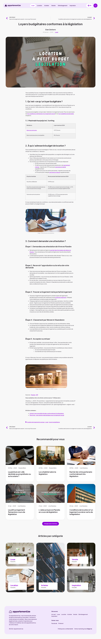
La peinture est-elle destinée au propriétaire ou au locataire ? (19, 474)
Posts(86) (74, 587)
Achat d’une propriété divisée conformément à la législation (47, 413)
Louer (33, 5)
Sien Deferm (50, 29)
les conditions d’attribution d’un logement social (41, 113)
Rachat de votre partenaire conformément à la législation (80, 474)
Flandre (33, 395)
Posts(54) (12, 587)
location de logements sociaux (36, 422)
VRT (37, 395)
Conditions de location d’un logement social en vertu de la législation (81, 512)
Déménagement (62, 5)
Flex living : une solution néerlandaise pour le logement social (47, 415)
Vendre (53, 5)
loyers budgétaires (54, 422)
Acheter (46, 5)
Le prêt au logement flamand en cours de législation (16, 512)
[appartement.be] (19, 612)
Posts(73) (12, 561)
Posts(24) (74, 561)
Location (39, 5)
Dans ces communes (32, 130)
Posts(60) (43, 587)
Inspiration (73, 5)
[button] (89, 5)
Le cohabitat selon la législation (47, 473)
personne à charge (60, 167)
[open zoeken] (95, 5)
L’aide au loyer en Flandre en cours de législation (49, 511)
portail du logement (60, 297)
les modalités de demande (66, 113)
